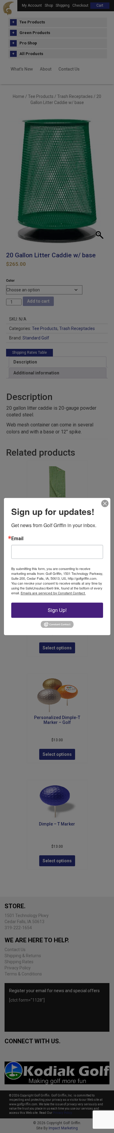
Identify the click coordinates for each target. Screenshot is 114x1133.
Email (17, 538)
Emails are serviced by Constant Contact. (53, 593)
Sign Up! (57, 609)
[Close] (105, 503)
